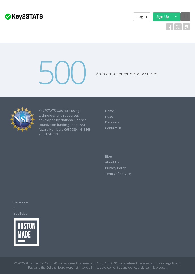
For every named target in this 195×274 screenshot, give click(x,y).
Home (109, 110)
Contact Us (113, 128)
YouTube (20, 213)
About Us (112, 162)
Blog (108, 156)
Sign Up (162, 16)
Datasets (112, 122)
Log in (142, 16)
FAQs (109, 116)
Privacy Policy (115, 168)
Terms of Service (118, 173)
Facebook (21, 202)
